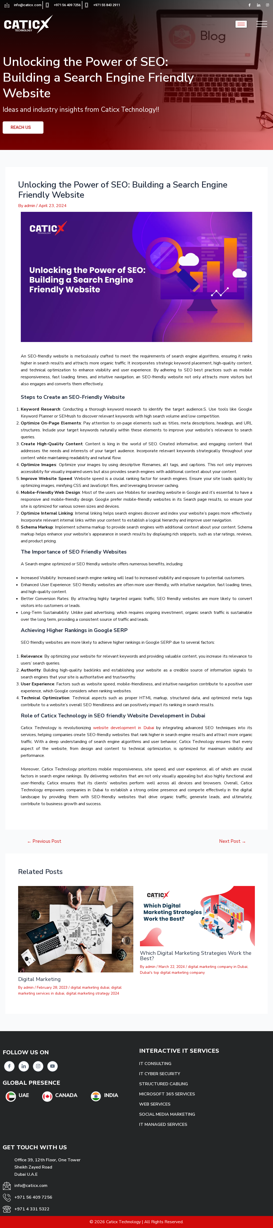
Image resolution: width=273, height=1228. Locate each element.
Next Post (232, 841)
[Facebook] (250, 5)
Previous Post (44, 841)
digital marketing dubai (90, 987)
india (111, 1095)
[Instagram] (38, 1066)
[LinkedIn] (259, 5)
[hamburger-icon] (241, 24)
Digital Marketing (39, 979)
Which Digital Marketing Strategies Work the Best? (195, 955)
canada (66, 1095)
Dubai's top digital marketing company (172, 972)
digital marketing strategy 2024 (92, 993)
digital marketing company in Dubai (217, 966)
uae (24, 1095)
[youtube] (52, 1066)
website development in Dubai (123, 728)
